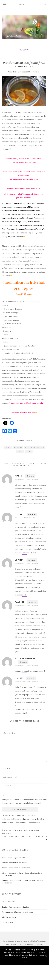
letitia (36, 72)
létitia (19, 560)
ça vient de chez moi (34, 447)
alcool (8, 447)
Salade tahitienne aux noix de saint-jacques (21, 831)
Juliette (5, 868)
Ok (24, 961)
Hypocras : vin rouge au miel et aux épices (25, 836)
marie (18, 476)
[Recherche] (45, 4)
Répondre (30, 476)
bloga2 (19, 514)
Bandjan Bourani (18, 857)
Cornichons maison (21, 868)
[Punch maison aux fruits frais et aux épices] (24, 91)
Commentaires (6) (24, 440)
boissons (24, 50)
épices (20, 452)
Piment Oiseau (8, 880)
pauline (19, 602)
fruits (28, 452)
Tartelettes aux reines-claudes (15, 907)
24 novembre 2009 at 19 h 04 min (26, 479)
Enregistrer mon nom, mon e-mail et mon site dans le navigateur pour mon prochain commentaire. (24, 801)
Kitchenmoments (25, 659)
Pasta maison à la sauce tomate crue (17, 912)
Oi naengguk (7, 922)
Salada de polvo (20, 862)
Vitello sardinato (9, 917)
